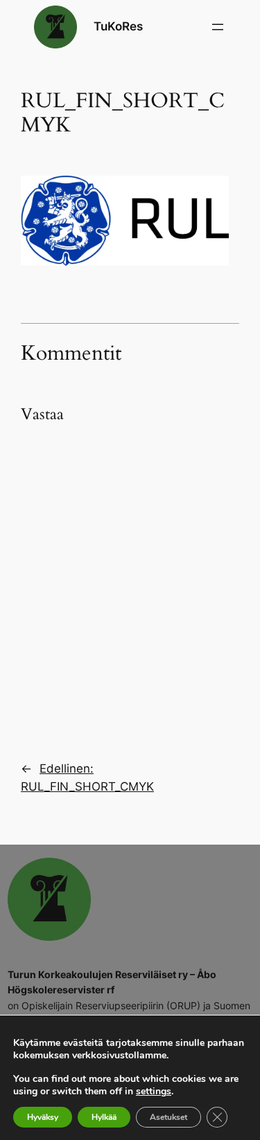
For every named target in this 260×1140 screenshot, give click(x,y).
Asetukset (168, 1117)
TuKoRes (118, 26)
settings (153, 1091)
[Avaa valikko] (217, 27)
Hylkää (104, 1117)
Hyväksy (42, 1117)
